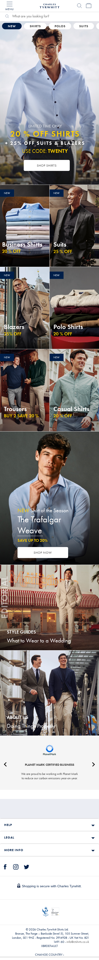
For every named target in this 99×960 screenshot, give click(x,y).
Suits (83, 26)
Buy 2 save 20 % (21, 416)
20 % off (11, 251)
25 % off (62, 251)
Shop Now (43, 552)
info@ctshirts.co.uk (78, 942)
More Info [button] (13, 850)
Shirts (35, 26)
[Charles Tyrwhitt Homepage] (49, 5)
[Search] (79, 5)
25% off (12, 334)
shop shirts (47, 165)
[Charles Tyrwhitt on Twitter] (26, 866)
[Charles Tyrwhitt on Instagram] (16, 866)
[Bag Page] (88, 5)
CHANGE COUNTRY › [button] (49, 954)
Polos (60, 26)
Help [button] (8, 825)
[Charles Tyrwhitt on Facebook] (5, 866)
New (12, 26)
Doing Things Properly (31, 726)
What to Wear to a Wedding (39, 640)
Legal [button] (9, 837)
